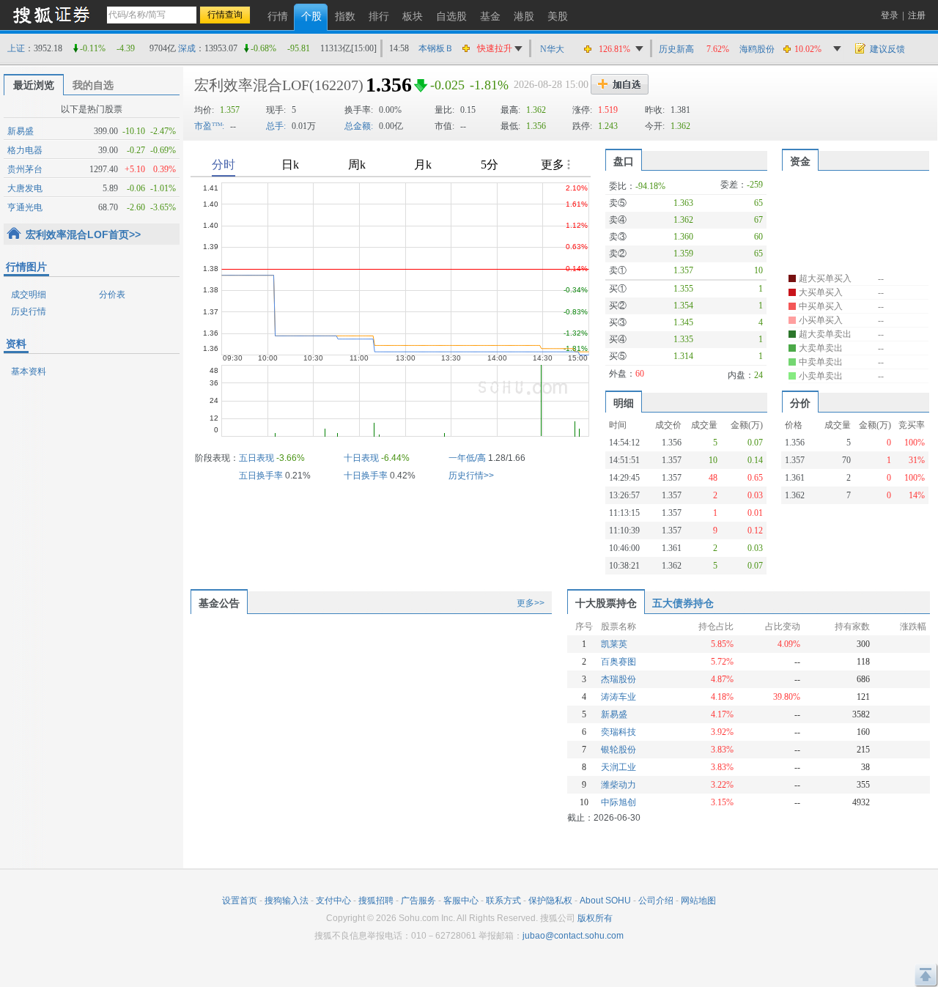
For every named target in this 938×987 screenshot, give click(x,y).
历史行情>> (471, 475)
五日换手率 (261, 475)
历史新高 (676, 49)
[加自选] (620, 84)
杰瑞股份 (618, 679)
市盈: (209, 126)
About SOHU (605, 900)
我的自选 (93, 85)
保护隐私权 (550, 900)
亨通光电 (25, 207)
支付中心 (333, 900)
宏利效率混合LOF (251, 85)
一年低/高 (467, 458)
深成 (187, 48)
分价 (800, 403)
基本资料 (28, 371)
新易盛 (20, 131)
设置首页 (239, 900)
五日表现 (256, 458)
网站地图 (698, 900)
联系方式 (503, 900)
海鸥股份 (757, 49)
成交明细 (28, 294)
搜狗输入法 (287, 900)
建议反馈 (887, 49)
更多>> (530, 603)
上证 (16, 48)
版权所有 (595, 918)
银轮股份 (618, 749)
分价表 (112, 294)
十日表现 (361, 458)
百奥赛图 (618, 662)
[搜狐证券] (51, 14)
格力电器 (25, 150)
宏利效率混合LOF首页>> (83, 234)
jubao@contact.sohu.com (573, 936)
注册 (917, 15)
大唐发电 (25, 188)
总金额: (358, 126)
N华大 (552, 49)
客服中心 (461, 900)
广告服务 (418, 900)
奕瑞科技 (618, 732)
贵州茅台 (25, 169)
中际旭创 (618, 802)
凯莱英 (614, 644)
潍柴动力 (618, 785)
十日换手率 (366, 475)
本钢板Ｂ (436, 48)
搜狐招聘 (376, 900)
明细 (623, 403)
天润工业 (618, 767)
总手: (276, 126)
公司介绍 (655, 900)
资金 (800, 161)
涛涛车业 (618, 697)
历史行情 (28, 311)
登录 (889, 15)
